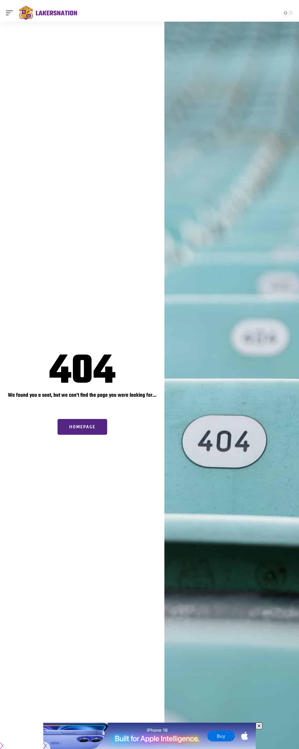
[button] (11, 13)
